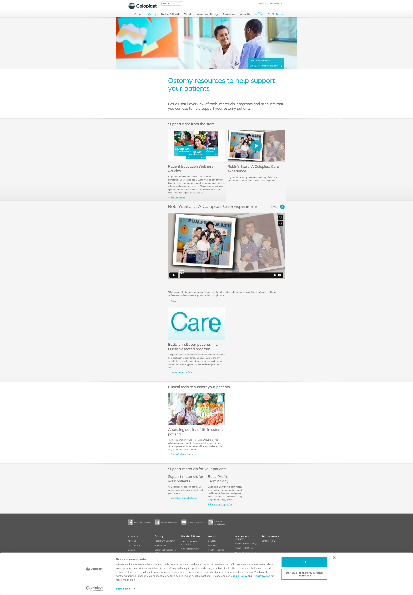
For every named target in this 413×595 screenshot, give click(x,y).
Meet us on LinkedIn (169, 523)
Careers (131, 550)
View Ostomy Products (260, 61)
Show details (123, 588)
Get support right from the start (263, 66)
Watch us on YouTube (196, 523)
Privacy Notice (261, 576)
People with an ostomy (165, 541)
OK (304, 561)
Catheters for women (190, 549)
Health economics (216, 550)
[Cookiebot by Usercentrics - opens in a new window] (94, 588)
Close (274, 206)
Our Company (134, 545)
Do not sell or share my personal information (304, 574)
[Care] (259, 14)
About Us (132, 541)
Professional (160, 545)
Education (212, 545)
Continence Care (269, 541)
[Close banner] (334, 557)
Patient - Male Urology (245, 548)
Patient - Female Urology (246, 543)
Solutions (212, 541)
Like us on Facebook (142, 523)
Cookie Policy (239, 576)
